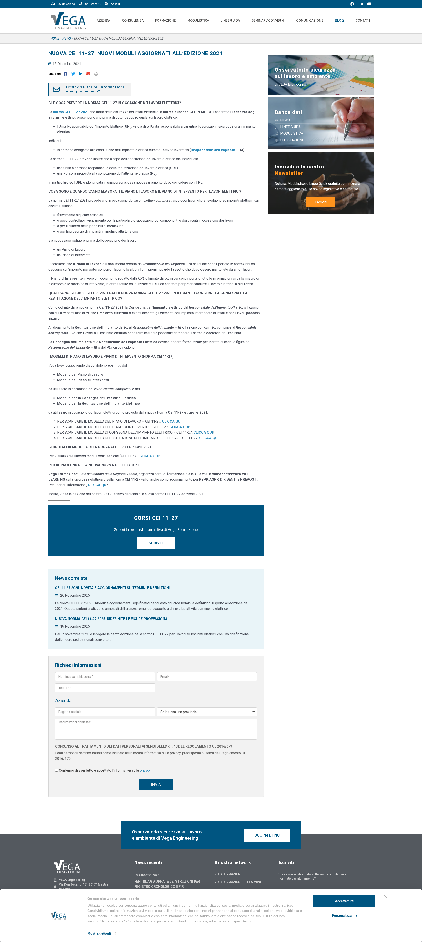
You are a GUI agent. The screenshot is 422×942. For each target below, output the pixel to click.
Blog (339, 20)
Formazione (165, 20)
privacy (145, 770)
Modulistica (198, 20)
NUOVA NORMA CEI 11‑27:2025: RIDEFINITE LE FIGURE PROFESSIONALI (112, 619)
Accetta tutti (344, 901)
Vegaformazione (228, 874)
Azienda (103, 20)
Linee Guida (230, 20)
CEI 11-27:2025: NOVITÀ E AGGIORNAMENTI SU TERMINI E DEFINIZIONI (112, 588)
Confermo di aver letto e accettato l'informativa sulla (105, 770)
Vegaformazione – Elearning (238, 882)
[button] (55, 74)
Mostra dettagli (99, 933)
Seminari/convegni (268, 20)
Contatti (363, 20)
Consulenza (133, 20)
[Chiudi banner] (385, 896)
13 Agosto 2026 (146, 875)
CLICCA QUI (149, 456)
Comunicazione (309, 20)
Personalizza (342, 915)
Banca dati (288, 112)
